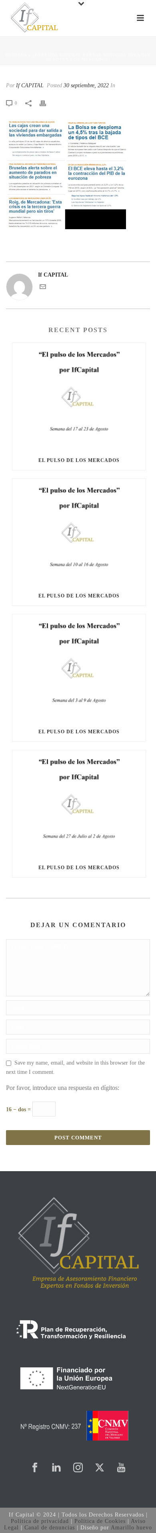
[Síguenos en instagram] (78, 1468)
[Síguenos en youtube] (121, 1468)
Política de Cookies (100, 1521)
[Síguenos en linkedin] (56, 1468)
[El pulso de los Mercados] (79, 397)
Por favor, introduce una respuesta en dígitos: (62, 1087)
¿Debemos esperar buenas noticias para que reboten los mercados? (91, 57)
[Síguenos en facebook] (35, 1468)
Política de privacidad (40, 1521)
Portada (16, 55)
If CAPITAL (30, 85)
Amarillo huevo (131, 1528)
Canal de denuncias (49, 1528)
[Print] (47, 102)
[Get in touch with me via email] (43, 288)
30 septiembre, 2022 (86, 85)
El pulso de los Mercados (79, 460)
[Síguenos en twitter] (99, 1468)
